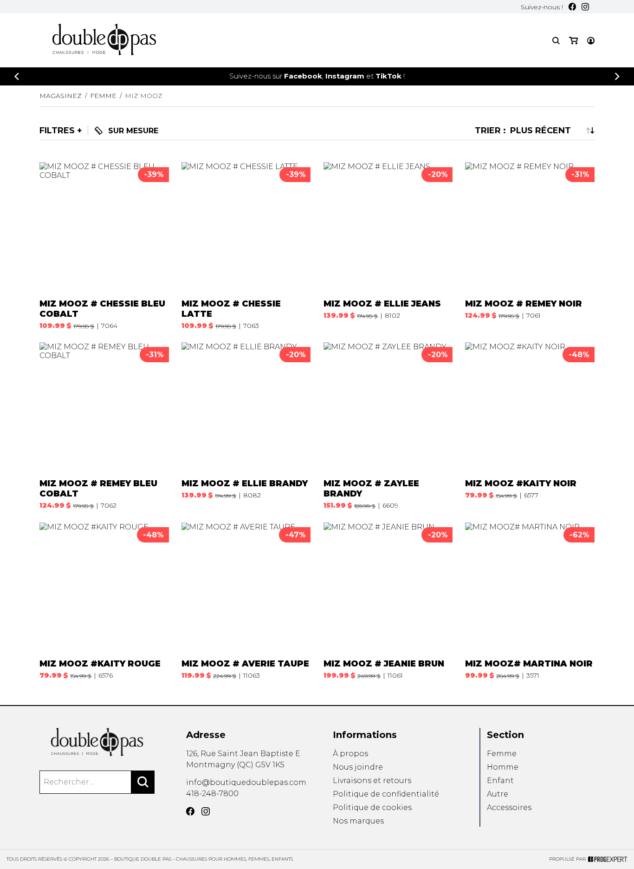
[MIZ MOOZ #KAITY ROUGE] (103, 601)
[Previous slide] (16, 76)
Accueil (360, 45)
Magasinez (60, 95)
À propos (350, 753)
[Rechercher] (143, 782)
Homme (502, 767)
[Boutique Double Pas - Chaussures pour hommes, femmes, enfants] (97, 742)
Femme (502, 753)
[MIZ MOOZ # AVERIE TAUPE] (246, 601)
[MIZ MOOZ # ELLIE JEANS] (388, 245)
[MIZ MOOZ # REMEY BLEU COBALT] (103, 426)
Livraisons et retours (372, 780)
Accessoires (509, 807)
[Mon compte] (591, 40)
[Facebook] (572, 6)
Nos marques (358, 821)
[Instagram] (585, 6)
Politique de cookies (372, 807)
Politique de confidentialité (386, 794)
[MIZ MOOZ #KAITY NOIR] (529, 426)
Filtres (57, 130)
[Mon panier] (573, 40)
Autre (497, 794)
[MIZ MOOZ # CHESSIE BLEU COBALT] (103, 245)
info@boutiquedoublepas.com (246, 782)
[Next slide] (617, 76)
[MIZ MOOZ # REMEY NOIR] (529, 245)
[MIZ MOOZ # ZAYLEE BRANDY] (388, 426)
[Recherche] (556, 40)
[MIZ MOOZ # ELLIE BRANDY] (246, 426)
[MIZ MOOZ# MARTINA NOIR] (529, 601)
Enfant (500, 780)
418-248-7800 (212, 793)
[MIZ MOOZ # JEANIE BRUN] (388, 601)
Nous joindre (358, 767)
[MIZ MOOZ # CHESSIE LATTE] (246, 245)
